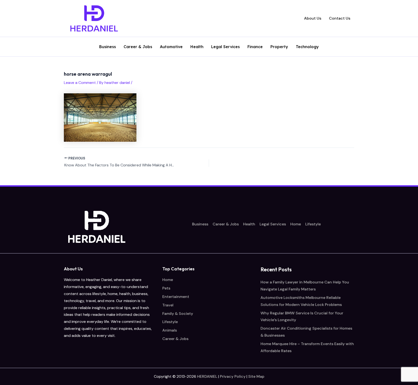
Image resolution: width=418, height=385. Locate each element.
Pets (166, 288)
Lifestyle (313, 224)
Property (279, 47)
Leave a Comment (80, 82)
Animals (169, 330)
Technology (307, 47)
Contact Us (339, 18)
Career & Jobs (138, 47)
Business (107, 47)
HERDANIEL (207, 376)
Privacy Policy (233, 376)
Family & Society (177, 313)
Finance (255, 47)
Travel (167, 305)
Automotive (171, 47)
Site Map (256, 376)
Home (295, 224)
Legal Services (225, 47)
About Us (312, 18)
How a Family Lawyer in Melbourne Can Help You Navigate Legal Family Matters (305, 286)
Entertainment (175, 296)
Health (196, 47)
